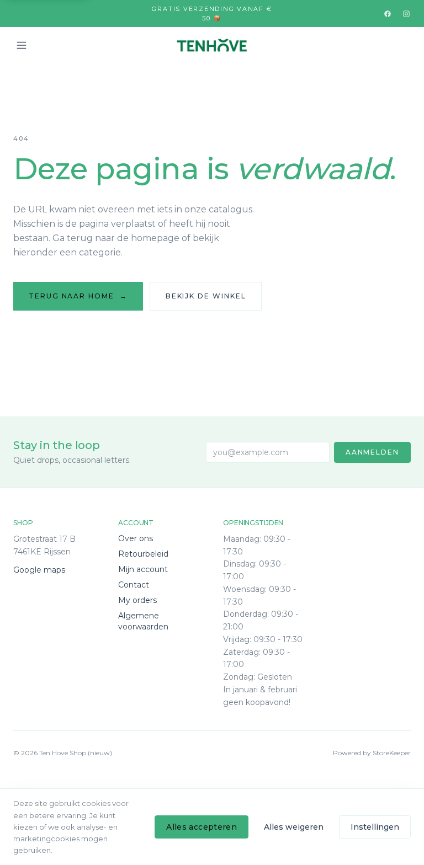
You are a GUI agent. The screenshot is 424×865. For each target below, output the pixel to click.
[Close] (319, 368)
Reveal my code (212, 457)
